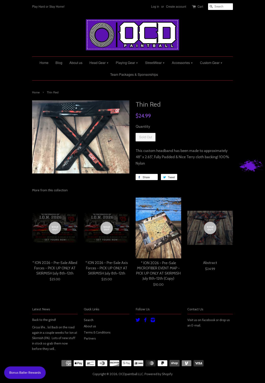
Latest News (41, 309)
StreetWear (154, 62)
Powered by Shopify (158, 374)
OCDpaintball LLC (131, 374)
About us (75, 62)
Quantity (143, 126)
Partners (90, 338)
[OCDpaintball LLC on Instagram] (153, 321)
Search (88, 320)
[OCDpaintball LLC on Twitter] (138, 321)
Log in (155, 6)
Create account (176, 6)
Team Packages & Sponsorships (134, 74)
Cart (200, 6)
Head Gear (97, 62)
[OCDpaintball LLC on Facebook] (145, 321)
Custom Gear (210, 62)
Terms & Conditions (97, 332)
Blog (58, 62)
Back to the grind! (44, 320)
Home (44, 62)
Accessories (181, 62)
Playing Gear (126, 62)
